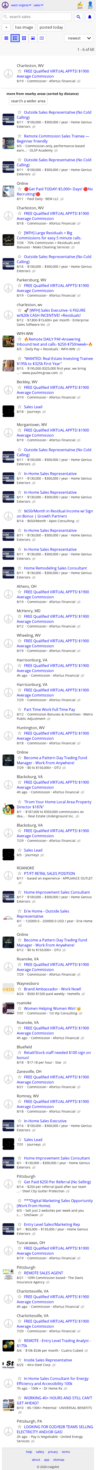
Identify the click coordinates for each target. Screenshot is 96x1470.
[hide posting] (79, 81)
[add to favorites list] (19, 71)
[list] (6, 38)
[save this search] (89, 17)
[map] (41, 38)
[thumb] (15, 38)
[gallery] (32, 38)
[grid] (24, 38)
